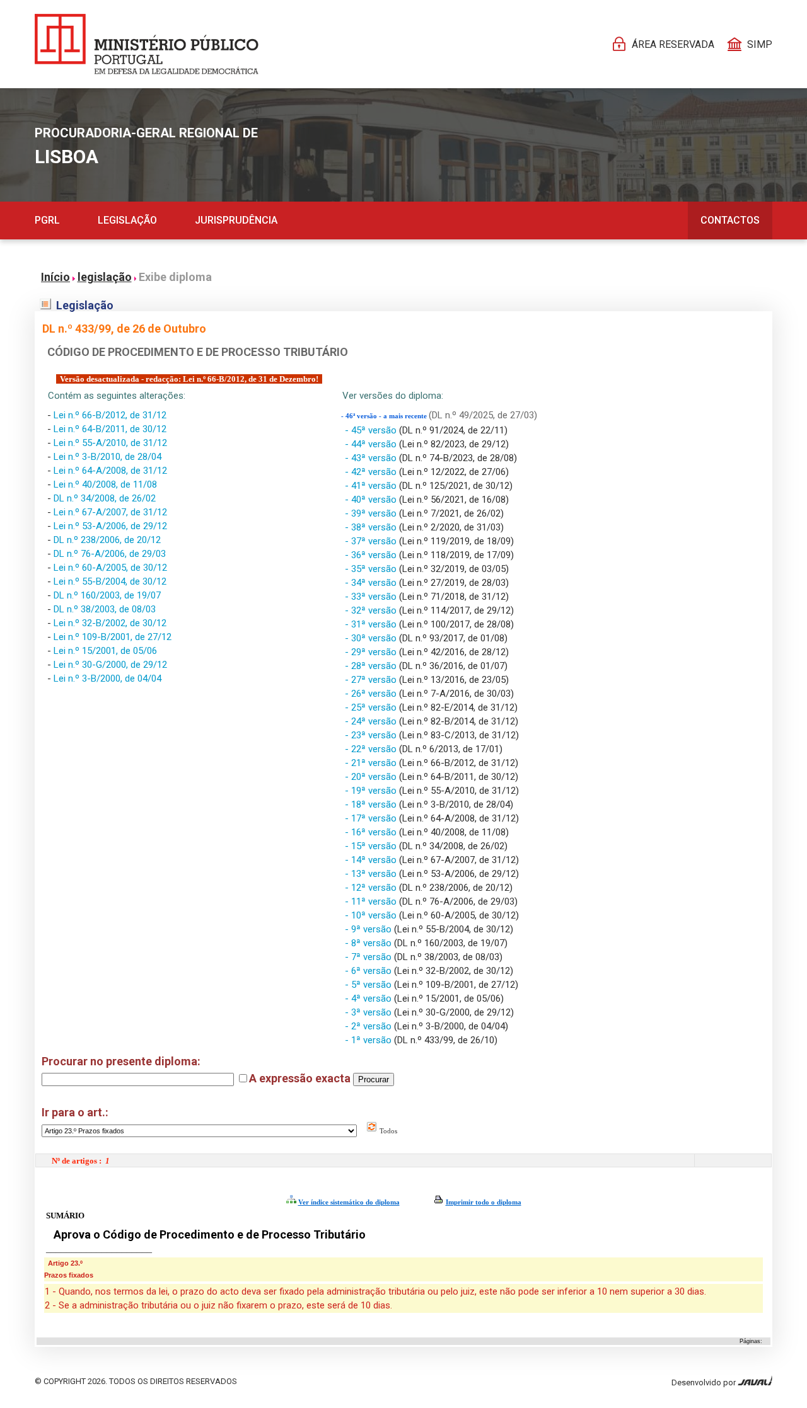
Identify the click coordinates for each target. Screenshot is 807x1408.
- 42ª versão (372, 472)
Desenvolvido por (704, 1382)
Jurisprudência (236, 220)
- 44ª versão (372, 444)
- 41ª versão (372, 485)
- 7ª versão (369, 957)
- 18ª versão (372, 804)
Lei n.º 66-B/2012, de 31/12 (110, 415)
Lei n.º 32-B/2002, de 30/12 (110, 623)
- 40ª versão (372, 499)
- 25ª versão (372, 707)
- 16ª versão (372, 832)
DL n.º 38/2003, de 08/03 (105, 609)
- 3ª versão (369, 1012)
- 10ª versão (372, 915)
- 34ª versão (372, 582)
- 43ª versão (372, 458)
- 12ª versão (372, 887)
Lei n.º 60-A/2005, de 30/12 (110, 567)
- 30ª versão (372, 638)
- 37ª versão (372, 541)
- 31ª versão (372, 624)
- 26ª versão (372, 693)
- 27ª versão (372, 679)
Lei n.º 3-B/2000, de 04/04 (107, 678)
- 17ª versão (372, 818)
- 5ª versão (369, 984)
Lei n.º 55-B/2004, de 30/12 (110, 581)
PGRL (47, 220)
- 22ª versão (372, 749)
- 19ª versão (372, 790)
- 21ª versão (372, 763)
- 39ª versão (372, 513)
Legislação (127, 220)
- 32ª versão (372, 610)
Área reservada (673, 44)
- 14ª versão (372, 860)
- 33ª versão (372, 596)
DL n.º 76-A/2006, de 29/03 (110, 553)
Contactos (730, 220)
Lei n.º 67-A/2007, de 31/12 (110, 512)
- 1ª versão (369, 1040)
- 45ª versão (372, 430)
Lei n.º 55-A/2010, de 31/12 (110, 443)
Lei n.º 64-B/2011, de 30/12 (110, 429)
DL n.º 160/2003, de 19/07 (107, 595)
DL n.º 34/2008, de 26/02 (105, 498)
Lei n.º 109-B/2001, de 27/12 (112, 637)
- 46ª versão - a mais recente (385, 416)
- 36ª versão (372, 555)
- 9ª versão (369, 929)
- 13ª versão (372, 873)
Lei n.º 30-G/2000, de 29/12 (110, 664)
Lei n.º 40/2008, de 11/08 (105, 484)
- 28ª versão (372, 666)
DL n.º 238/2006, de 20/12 (107, 540)
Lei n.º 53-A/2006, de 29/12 (110, 526)
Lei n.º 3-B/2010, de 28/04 (107, 456)
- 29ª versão (372, 652)
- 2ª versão (369, 1026)
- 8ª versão (369, 943)
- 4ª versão (369, 998)
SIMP (759, 44)
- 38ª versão (372, 527)
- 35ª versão (372, 569)
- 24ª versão (372, 721)
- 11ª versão (372, 901)
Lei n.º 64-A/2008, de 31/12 (110, 470)
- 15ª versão (372, 846)
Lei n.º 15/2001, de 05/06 (105, 650)
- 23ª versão (372, 735)
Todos (387, 1131)
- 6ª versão (369, 970)
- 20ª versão (372, 776)
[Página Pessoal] (146, 44)
